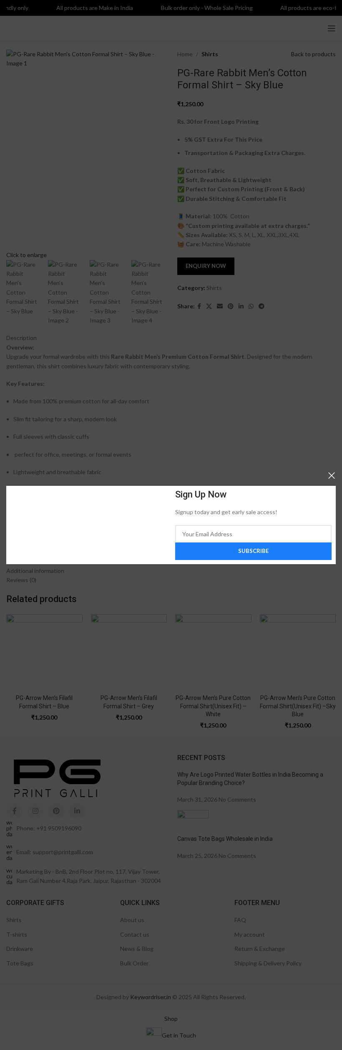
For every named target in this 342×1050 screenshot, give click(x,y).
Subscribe (253, 551)
